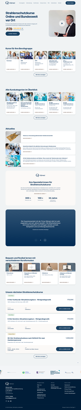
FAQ (48, 2)
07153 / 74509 (9, 396)
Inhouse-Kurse (43, 2)
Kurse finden (70, 3)
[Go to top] (77, 362)
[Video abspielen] (62, 23)
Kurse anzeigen (11, 69)
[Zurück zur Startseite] (10, 3)
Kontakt (59, 2)
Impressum (67, 385)
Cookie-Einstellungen (70, 393)
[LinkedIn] (8, 401)
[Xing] (6, 401)
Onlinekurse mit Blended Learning (41, 389)
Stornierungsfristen (69, 391)
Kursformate (36, 2)
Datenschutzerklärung (70, 387)
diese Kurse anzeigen (28, 163)
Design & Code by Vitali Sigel (68, 407)
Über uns (39, 385)
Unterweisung (29, 2)
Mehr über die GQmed (39, 193)
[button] (45, 240)
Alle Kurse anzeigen (40, 74)
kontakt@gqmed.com (11, 398)
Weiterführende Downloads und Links (56, 387)
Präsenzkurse (40, 398)
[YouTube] (10, 401)
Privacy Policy (68, 389)
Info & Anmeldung (64, 308)
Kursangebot (22, 2)
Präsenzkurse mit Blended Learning (41, 395)
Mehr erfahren (27, 138)
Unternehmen (54, 2)
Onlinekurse (40, 392)
